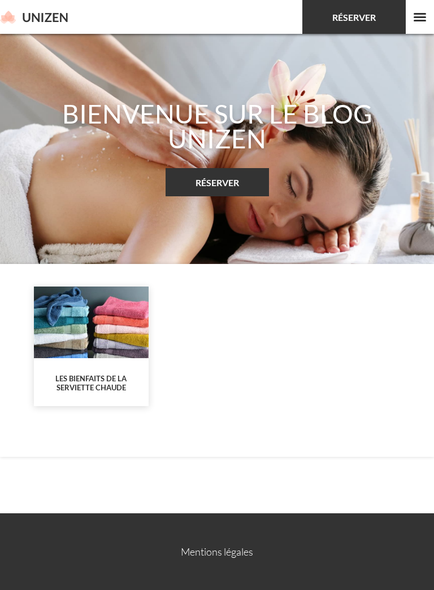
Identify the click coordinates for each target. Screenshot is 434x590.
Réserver (354, 17)
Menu (420, 17)
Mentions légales (217, 551)
